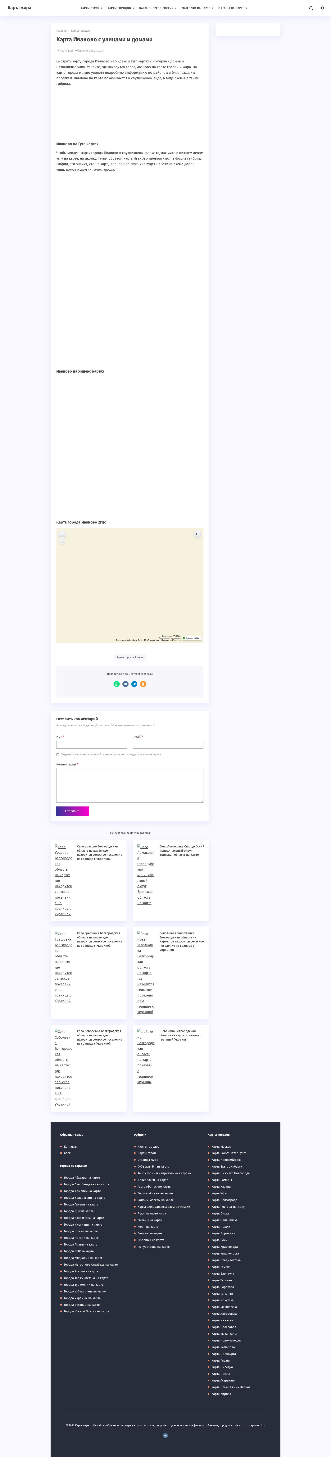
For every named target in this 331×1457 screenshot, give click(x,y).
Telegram (134, 684)
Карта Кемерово (223, 1347)
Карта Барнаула (222, 1273)
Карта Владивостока (226, 1260)
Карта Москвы (221, 1146)
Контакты (70, 1146)
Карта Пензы (220, 1374)
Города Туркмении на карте (84, 1285)
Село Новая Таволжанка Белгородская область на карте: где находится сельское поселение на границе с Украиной (182, 941)
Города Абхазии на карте (82, 1177)
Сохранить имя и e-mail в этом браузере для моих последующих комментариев (111, 754)
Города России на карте (81, 1271)
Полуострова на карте (154, 1247)
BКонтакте (165, 1435)
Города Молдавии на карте (83, 1258)
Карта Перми (220, 1226)
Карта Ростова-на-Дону (228, 1207)
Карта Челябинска (224, 1220)
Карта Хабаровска (224, 1313)
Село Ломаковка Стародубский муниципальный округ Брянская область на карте (182, 850)
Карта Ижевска (222, 1320)
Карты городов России (129, 657)
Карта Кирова (221, 1394)
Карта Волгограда (224, 1200)
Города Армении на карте (82, 1191)
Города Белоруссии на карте (84, 1198)
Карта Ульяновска (224, 1307)
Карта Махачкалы (224, 1334)
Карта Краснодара (224, 1247)
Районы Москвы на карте (156, 1200)
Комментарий (67, 764)
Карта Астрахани (223, 1380)
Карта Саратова (222, 1287)
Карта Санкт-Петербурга (229, 1153)
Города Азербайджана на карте (86, 1184)
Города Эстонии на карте (82, 1305)
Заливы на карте (150, 1233)
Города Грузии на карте (81, 1204)
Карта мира (19, 7)
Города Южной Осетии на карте (87, 1311)
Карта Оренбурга (223, 1354)
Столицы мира (148, 1160)
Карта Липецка (222, 1367)
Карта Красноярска (225, 1253)
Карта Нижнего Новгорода (230, 1173)
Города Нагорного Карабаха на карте (91, 1264)
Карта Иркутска (222, 1300)
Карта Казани (221, 1186)
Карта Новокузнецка (226, 1340)
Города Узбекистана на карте (85, 1291)
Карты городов (148, 1146)
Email (138, 737)
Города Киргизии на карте (83, 1224)
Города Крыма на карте (81, 1231)
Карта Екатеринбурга (226, 1166)
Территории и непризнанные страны (165, 1173)
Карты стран (147, 1153)
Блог (67, 1153)
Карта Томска (220, 1267)
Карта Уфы (219, 1193)
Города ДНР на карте (79, 1211)
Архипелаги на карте (153, 1180)
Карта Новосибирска (226, 1160)
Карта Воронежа (223, 1233)
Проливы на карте (151, 1240)
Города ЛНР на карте (79, 1251)
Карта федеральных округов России (164, 1207)
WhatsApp (117, 684)
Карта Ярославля (223, 1327)
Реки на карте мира (152, 1213)
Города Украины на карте (82, 1298)
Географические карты (154, 1186)
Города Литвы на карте (80, 1244)
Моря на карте (148, 1226)
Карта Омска (220, 1213)
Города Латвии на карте (81, 1238)
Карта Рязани (221, 1360)
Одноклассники (143, 684)
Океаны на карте (150, 1220)
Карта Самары (221, 1180)
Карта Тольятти (222, 1294)
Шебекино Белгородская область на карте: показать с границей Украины (180, 1035)
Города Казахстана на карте (84, 1218)
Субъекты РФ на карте (154, 1166)
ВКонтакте (125, 684)
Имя (60, 737)
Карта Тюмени (221, 1280)
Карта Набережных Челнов (231, 1387)
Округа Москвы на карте (155, 1193)
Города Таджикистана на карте (86, 1278)
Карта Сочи (219, 1240)
